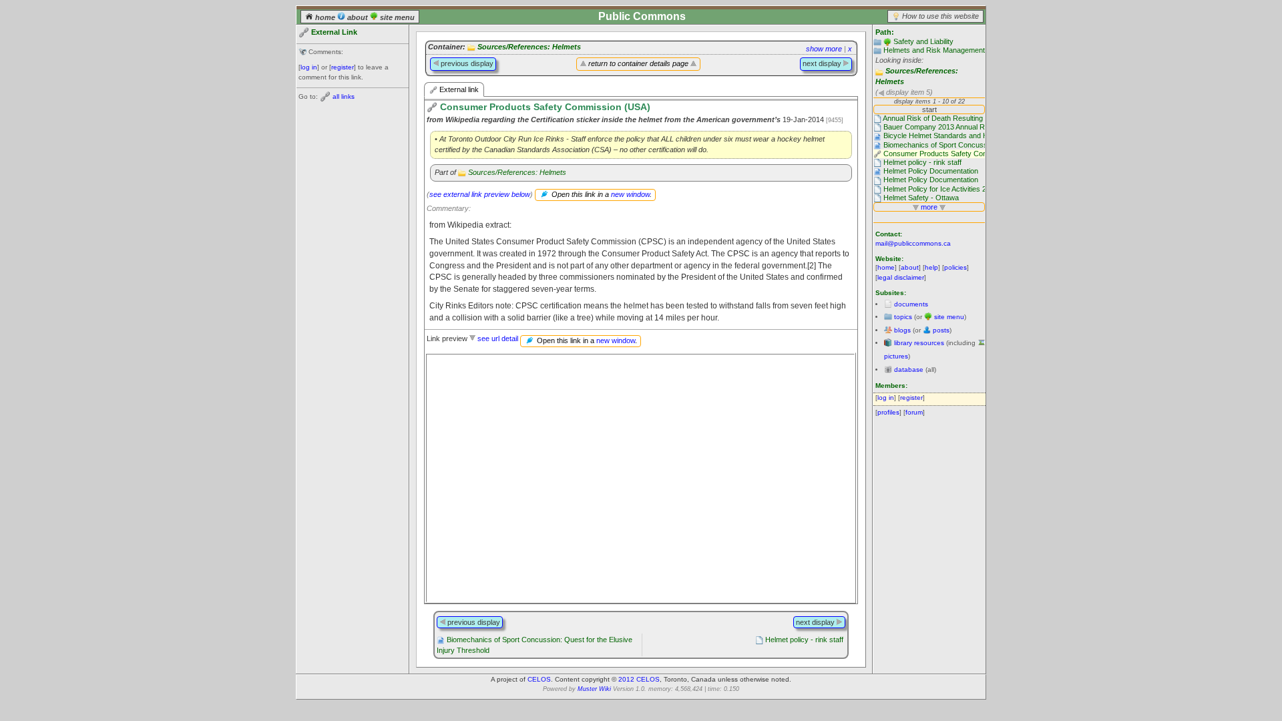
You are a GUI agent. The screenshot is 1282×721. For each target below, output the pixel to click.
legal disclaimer (900, 277)
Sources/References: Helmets (529, 47)
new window (630, 194)
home (325, 17)
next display (823, 63)
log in (308, 67)
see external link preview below (479, 194)
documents (911, 304)
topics (903, 316)
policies (955, 267)
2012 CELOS (639, 679)
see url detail (497, 338)
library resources (919, 342)
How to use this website (940, 16)
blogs (902, 330)
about (357, 17)
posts (941, 330)
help (931, 267)
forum (914, 412)
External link (458, 89)
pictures (896, 356)
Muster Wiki (594, 689)
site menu (396, 17)
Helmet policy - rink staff (804, 640)
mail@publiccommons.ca (913, 243)
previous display (466, 63)
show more (824, 49)
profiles (888, 412)
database (908, 369)
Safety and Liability (923, 41)
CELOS (539, 679)
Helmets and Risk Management (934, 50)
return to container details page (638, 63)
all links (344, 96)
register (342, 67)
